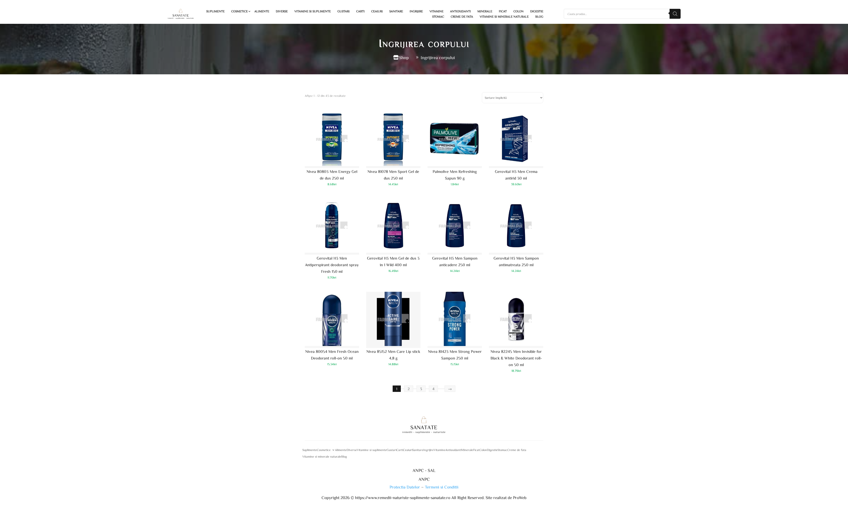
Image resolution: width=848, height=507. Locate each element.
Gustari (343, 11)
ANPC (424, 479)
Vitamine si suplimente (312, 11)
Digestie (536, 11)
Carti (360, 11)
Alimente (261, 11)
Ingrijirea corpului (438, 57)
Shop (404, 57)
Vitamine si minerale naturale (504, 16)
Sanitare (396, 11)
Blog (539, 16)
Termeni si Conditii (441, 487)
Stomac (438, 16)
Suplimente (215, 11)
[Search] (675, 14)
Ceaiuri (377, 11)
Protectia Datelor (405, 487)
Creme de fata (462, 16)
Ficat (503, 11)
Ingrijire (416, 11)
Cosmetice (239, 11)
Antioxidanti (460, 11)
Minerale (484, 11)
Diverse (282, 11)
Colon (518, 11)
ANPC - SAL (424, 470)
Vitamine (436, 11)
